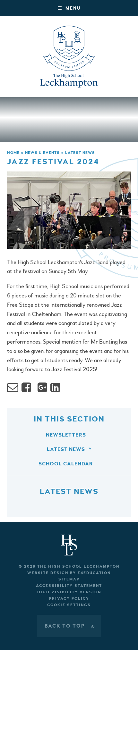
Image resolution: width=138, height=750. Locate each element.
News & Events (42, 152)
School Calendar (66, 464)
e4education (94, 573)
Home (13, 152)
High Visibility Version (69, 592)
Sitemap (69, 579)
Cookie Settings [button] (69, 605)
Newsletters (66, 435)
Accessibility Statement (69, 585)
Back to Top (70, 626)
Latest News (80, 152)
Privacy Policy (69, 598)
